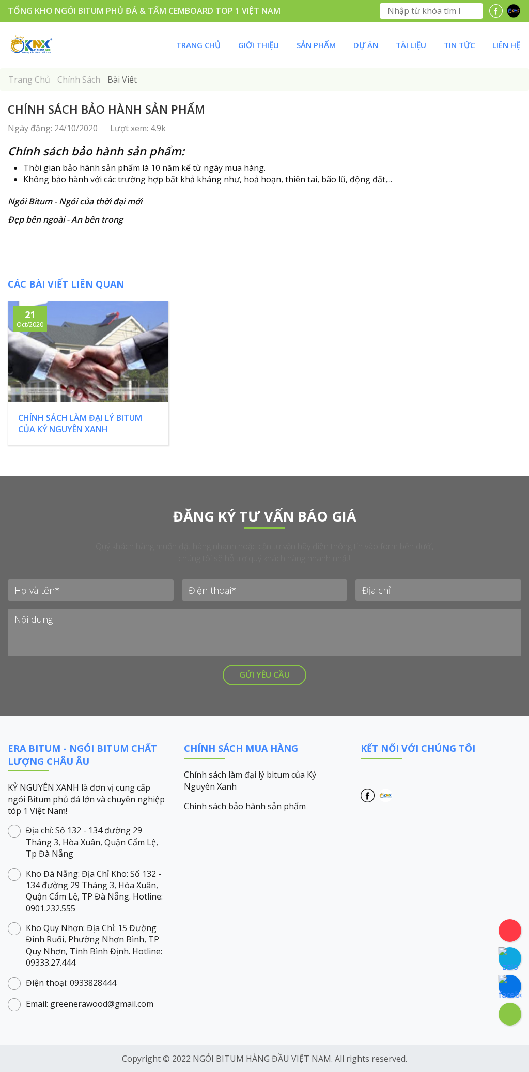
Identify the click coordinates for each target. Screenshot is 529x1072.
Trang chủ (30, 79)
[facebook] (496, 11)
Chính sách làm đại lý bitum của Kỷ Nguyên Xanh (250, 780)
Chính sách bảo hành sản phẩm (245, 806)
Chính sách (79, 79)
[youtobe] (513, 11)
